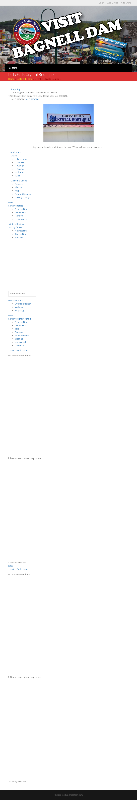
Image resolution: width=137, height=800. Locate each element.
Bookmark (15, 152)
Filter (10, 202)
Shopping (15, 89)
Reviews (19, 183)
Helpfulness (21, 218)
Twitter (20, 162)
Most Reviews (22, 335)
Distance (19, 345)
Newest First (21, 208)
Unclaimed (20, 342)
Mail (17, 175)
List (12, 350)
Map (17, 190)
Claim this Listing (18, 180)
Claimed (19, 338)
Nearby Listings (23, 197)
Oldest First (20, 212)
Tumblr (20, 168)
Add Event (126, 2)
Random (19, 215)
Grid (18, 350)
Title (17, 328)
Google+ (21, 165)
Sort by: (15, 205)
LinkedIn (19, 172)
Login (101, 2)
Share (13, 155)
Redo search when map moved (26, 458)
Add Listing (112, 2)
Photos (18, 187)
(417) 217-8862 (33, 99)
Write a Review (16, 223)
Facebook (22, 158)
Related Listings (23, 193)
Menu (14, 67)
